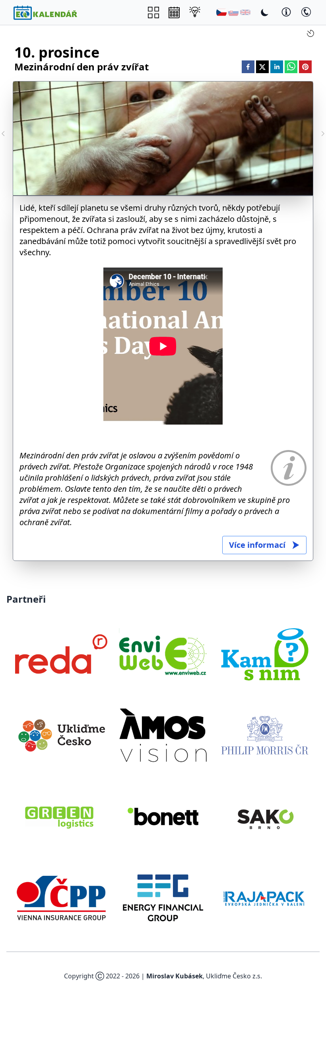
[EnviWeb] (163, 654)
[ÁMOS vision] (163, 735)
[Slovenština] (233, 12)
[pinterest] (305, 66)
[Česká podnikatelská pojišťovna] (61, 897)
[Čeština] (221, 12)
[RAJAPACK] (265, 897)
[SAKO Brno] (265, 816)
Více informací (257, 544)
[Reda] (61, 654)
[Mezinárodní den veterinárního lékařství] (3, 133)
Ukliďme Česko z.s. (234, 976)
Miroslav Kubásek (174, 976)
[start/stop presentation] (310, 33)
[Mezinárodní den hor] (323, 133)
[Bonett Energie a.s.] (163, 816)
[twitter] (262, 66)
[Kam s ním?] (265, 654)
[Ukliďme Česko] (61, 735)
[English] (245, 12)
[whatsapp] (291, 66)
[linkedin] (276, 66)
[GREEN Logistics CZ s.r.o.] (61, 816)
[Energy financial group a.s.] (163, 897)
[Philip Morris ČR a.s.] (265, 735)
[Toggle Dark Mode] (264, 12)
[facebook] (248, 66)
